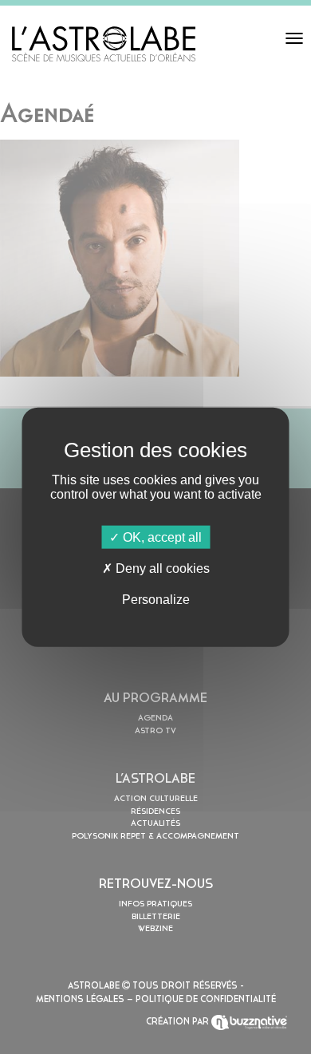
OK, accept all (161, 536)
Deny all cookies (161, 567)
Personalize (156, 599)
